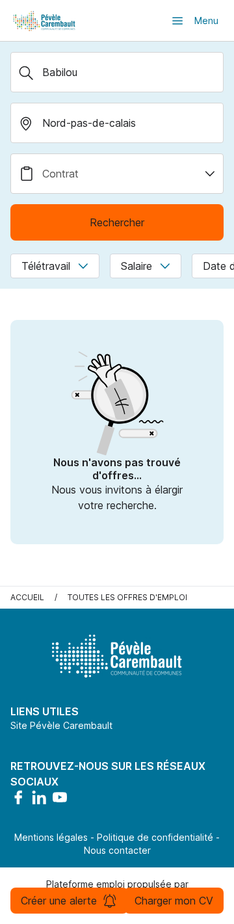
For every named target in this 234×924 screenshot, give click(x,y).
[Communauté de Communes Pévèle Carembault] (45, 20)
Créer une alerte (59, 900)
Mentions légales (51, 837)
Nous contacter (117, 850)
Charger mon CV (174, 900)
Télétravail (45, 265)
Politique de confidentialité (155, 837)
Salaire (136, 265)
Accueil (27, 597)
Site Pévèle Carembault (61, 725)
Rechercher (117, 222)
